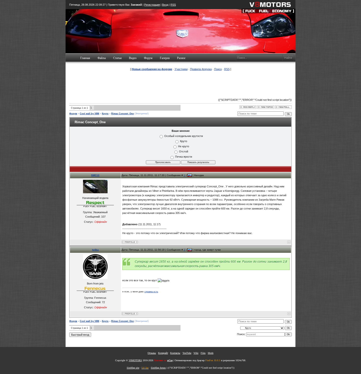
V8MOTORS (135, 360)
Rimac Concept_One (122, 113)
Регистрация (152, 4)
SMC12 (95, 175)
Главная (85, 58)
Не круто (183, 146)
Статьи (117, 58)
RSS (173, 4)
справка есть (151, 291)
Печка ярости (183, 156)
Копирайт (163, 353)
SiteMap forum (158, 367)
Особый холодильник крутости (183, 136)
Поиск (218, 69)
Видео (133, 58)
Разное (181, 58)
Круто (105, 113)
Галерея (165, 58)
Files (203, 353)
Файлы (101, 58)
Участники (181, 69)
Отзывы (152, 353)
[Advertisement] (180, 84)
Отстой (183, 151)
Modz (210, 353)
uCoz (170, 360)
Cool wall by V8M (89, 113)
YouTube (186, 353)
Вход (165, 4)
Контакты (175, 353)
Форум (148, 58)
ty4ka (95, 249)
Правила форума (201, 69)
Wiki (196, 353)
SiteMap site (133, 367)
